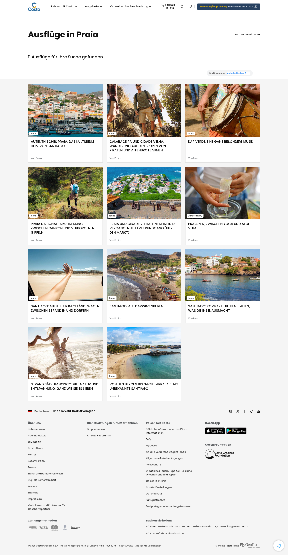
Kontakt (33, 454)
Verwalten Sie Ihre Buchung (129, 6)
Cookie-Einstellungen (159, 487)
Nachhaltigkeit (37, 435)
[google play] (236, 431)
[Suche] (182, 6)
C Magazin (34, 442)
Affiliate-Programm (99, 435)
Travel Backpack (190, 6)
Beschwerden (36, 461)
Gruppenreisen (96, 429)
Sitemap (33, 492)
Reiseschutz (153, 464)
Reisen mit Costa (62, 6)
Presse (32, 467)
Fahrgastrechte (155, 500)
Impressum (35, 499)
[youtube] (258, 412)
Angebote (92, 6)
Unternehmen (36, 429)
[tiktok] (251, 412)
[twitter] (237, 412)
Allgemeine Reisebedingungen (164, 458)
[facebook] (244, 412)
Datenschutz (154, 493)
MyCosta (151, 445)
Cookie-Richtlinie (156, 481)
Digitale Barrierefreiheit (42, 480)
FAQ (148, 439)
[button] (190, 6)
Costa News (35, 448)
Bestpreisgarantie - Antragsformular (168, 506)
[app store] (215, 431)
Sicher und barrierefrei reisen (45, 473)
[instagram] (230, 412)
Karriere (32, 486)
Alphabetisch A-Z (236, 73)
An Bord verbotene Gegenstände (166, 452)
